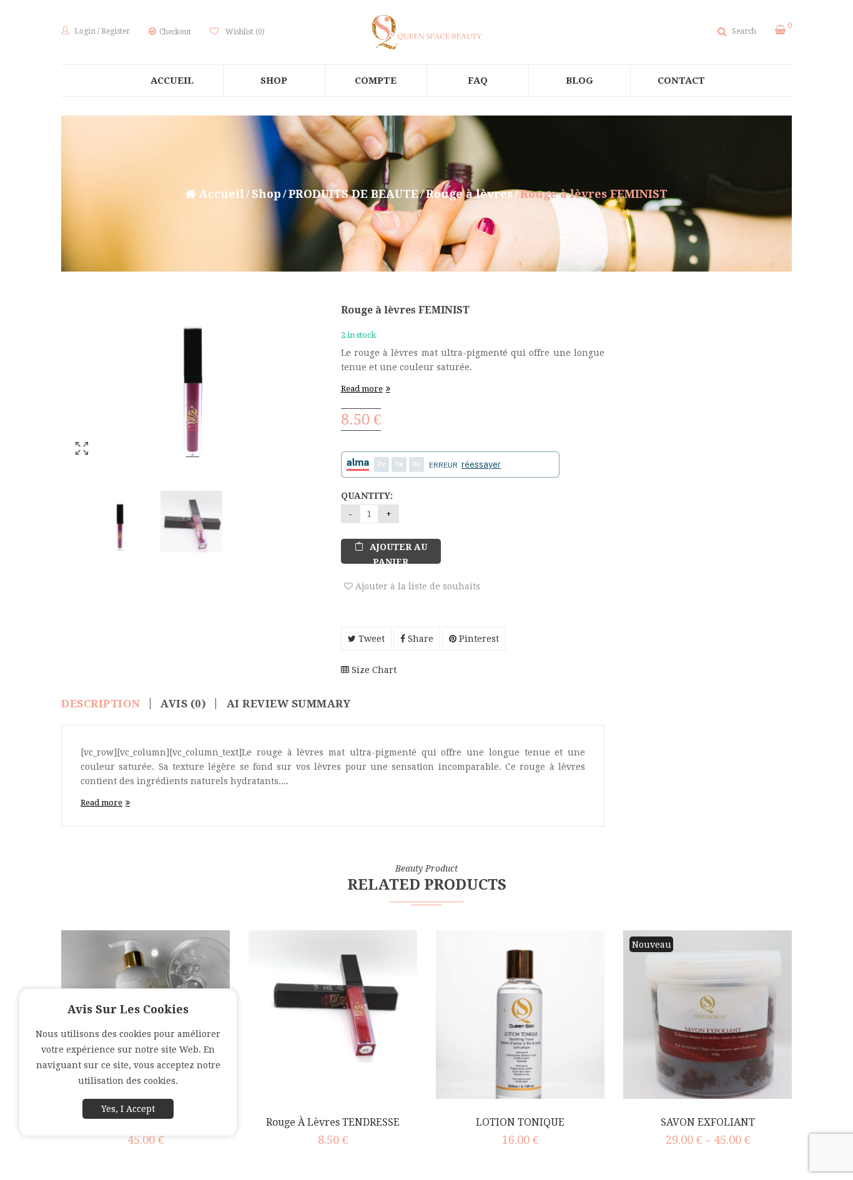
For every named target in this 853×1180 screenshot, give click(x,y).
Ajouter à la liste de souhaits (416, 586)
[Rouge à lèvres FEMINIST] (119, 522)
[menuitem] (172, 80)
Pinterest (477, 639)
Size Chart (373, 670)
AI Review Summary (289, 703)
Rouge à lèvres (469, 193)
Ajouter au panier (398, 553)
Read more (362, 388)
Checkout (175, 31)
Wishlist (245, 31)
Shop (266, 193)
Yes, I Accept (128, 1109)
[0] (780, 30)
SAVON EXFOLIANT (708, 1122)
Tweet (370, 639)
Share (419, 639)
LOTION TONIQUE (520, 1122)
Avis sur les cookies (128, 1009)
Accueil (221, 193)
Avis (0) (183, 703)
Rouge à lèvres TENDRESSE (333, 1122)
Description (101, 703)
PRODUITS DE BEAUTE (353, 193)
